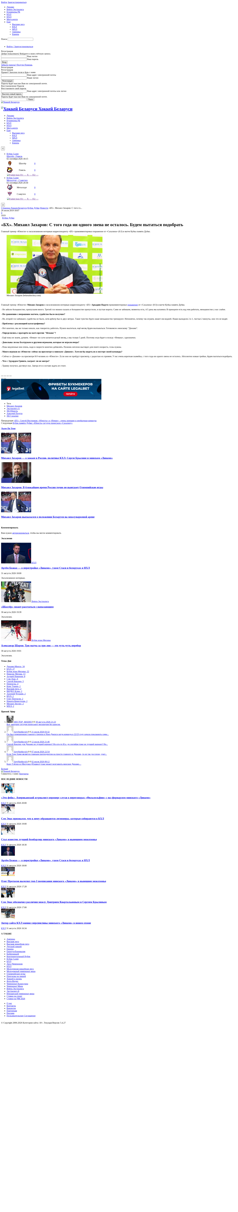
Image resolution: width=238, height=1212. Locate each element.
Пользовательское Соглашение (21, 1016)
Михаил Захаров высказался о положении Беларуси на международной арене (47, 516)
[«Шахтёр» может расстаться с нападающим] (16, 601)
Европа (15, 34)
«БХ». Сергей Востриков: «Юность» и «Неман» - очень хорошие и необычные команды (55, 420)
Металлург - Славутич (17, 180)
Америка (16, 32)
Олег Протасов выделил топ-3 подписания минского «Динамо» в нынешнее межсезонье (53, 881)
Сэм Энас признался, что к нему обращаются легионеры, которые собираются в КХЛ (52, 818)
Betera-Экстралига (15, 9)
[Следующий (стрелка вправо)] (5, 378)
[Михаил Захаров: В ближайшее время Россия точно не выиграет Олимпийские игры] (16, 482)
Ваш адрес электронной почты (41, 75)
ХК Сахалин (12, 416)
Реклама (10, 1013)
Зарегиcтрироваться (17, 2)
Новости (44, 208)
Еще (9, 22)
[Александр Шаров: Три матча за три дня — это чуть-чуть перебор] (16, 640)
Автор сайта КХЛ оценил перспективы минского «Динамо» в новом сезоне (46, 922)
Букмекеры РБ (13, 12)
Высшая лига (18, 24)
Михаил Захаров (14, 406)
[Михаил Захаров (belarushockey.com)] (54, 293)
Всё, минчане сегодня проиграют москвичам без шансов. (33, 724)
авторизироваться (20, 533)
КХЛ (9, 14)
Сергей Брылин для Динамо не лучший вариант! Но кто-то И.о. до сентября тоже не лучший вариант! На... (57, 744)
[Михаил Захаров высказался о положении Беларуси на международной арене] (16, 511)
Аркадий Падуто (14, 413)
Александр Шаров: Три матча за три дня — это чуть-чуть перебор (41, 645)
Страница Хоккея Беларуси (14, 208)
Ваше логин (32, 78)
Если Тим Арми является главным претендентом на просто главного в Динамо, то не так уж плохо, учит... (57, 754)
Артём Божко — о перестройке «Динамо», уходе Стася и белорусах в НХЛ (45, 567)
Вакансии (11, 1008)
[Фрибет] (51, 399)
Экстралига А (13, 408)
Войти (4, 2)
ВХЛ (14, 27)
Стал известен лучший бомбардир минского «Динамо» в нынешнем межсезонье (49, 839)
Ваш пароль (32, 59)
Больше (4, 769)
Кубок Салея (12, 154)
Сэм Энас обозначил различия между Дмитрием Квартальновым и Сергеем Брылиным (54, 902)
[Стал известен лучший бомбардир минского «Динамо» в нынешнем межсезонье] (8, 834)
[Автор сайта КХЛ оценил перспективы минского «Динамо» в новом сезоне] (8, 917)
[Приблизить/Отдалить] (10, 375)
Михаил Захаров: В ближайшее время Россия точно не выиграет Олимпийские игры (52, 487)
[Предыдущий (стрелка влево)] (2, 378)
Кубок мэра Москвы (41, 640)
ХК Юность (12, 411)
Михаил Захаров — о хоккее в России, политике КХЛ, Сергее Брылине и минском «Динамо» (57, 458)
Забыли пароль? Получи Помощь (16, 65)
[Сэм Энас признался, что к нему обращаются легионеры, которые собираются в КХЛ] (8, 813)
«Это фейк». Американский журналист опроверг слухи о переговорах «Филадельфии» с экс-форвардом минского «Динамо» (76, 797)
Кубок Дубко (33, 208)
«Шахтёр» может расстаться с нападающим (27, 606)
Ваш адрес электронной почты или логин (46, 91)
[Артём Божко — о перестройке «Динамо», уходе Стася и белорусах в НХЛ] (16, 562)
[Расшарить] (5, 375)
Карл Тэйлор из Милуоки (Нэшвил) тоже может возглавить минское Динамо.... (44, 764)
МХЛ (14, 29)
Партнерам (12, 1011)
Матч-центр (12, 19)
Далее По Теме (8, 428)
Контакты (24, 774)
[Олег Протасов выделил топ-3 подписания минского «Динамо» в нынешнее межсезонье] (8, 876)
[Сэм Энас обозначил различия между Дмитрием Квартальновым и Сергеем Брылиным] (8, 897)
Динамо (10, 7)
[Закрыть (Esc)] (2, 375)
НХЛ (9, 17)
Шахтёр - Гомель (14, 156)
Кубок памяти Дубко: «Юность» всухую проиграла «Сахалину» (43, 423)
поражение (133, 305)
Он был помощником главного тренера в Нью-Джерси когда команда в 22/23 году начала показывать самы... (58, 734)
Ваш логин (32, 56)
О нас (9, 1003)
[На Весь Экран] (8, 375)
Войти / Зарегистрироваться (20, 46)
